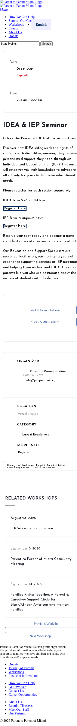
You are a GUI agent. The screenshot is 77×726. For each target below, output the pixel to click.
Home (10, 465)
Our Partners (17, 713)
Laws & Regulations (18, 468)
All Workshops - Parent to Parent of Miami (41, 465)
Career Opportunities (23, 694)
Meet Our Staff (19, 709)
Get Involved (17, 687)
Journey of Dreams (21, 668)
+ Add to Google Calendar (45, 310)
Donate (13, 664)
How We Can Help (22, 683)
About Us (15, 702)
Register (24, 452)
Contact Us (16, 690)
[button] (4, 9)
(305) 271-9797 (33, 375)
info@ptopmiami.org (40, 380)
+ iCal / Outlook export (45, 322)
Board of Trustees (21, 705)
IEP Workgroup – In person (31, 528)
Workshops (16, 672)
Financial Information (23, 676)
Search (46, 43)
